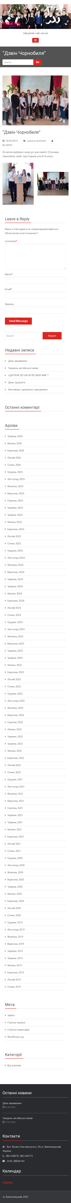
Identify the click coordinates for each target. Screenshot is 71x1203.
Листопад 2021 (16, 786)
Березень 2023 (15, 672)
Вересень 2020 (15, 879)
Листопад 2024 (16, 557)
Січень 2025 (14, 543)
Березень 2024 (15, 600)
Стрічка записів (16, 1022)
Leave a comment (36, 141)
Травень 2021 (15, 822)
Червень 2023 (15, 650)
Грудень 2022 (15, 693)
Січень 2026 (14, 464)
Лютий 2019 (14, 979)
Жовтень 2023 (15, 636)
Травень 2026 (15, 436)
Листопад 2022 (16, 700)
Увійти (11, 1015)
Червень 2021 (15, 815)
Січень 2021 (14, 850)
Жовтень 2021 (15, 793)
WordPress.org (15, 1036)
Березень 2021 (15, 836)
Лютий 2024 (14, 607)
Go (37, 62)
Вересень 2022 (15, 715)
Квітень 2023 (14, 665)
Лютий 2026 (14, 457)
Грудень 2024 (15, 550)
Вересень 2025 (15, 493)
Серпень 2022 (15, 722)
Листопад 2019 (16, 929)
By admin (7, 145)
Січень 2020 (14, 915)
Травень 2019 (15, 958)
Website (9, 304)
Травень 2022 (15, 743)
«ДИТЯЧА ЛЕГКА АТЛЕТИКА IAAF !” (28, 375)
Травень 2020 (15, 886)
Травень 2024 (15, 586)
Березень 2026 (15, 450)
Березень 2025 (15, 529)
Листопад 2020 (16, 865)
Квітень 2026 (14, 443)
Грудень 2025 (15, 472)
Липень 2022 (14, 729)
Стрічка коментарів (18, 1029)
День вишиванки (17, 360)
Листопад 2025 (16, 479)
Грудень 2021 (15, 779)
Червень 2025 (15, 507)
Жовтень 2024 (15, 565)
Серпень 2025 (15, 500)
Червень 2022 (15, 736)
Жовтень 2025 (15, 486)
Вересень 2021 (15, 800)
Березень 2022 (15, 758)
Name (9, 274)
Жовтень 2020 (15, 872)
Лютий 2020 (14, 908)
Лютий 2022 (14, 765)
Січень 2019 (14, 986)
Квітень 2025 (14, 522)
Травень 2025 (15, 514)
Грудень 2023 (15, 622)
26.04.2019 (12, 141)
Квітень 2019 (14, 965)
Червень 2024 (15, 579)
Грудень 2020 (15, 858)
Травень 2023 (15, 657)
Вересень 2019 (15, 943)
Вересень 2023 (15, 643)
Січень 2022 (14, 772)
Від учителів (14, 1065)
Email (8, 289)
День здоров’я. (17, 382)
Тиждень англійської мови (23, 368)
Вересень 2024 (15, 572)
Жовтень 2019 (15, 936)
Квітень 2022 (14, 750)
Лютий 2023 (14, 679)
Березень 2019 (15, 972)
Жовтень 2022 (15, 708)
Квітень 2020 (14, 893)
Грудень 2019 (15, 922)
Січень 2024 (14, 615)
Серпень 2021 (15, 808)
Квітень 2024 (14, 593)
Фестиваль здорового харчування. (28, 389)
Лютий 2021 (14, 843)
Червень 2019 (15, 951)
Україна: (7, 1182)
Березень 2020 (15, 901)
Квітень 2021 (14, 829)
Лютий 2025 (14, 536)
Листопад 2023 (16, 629)
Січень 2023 (14, 686)
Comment (11, 241)
